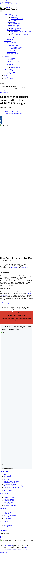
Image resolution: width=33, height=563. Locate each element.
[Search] (0, 81)
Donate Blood (7, 14)
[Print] (16, 118)
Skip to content (4, 0)
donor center (13, 267)
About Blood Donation (13, 30)
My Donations (11, 39)
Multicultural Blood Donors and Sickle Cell (16, 489)
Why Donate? (11, 22)
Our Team (10, 59)
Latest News (10, 70)
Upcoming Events (12, 37)
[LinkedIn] (16, 123)
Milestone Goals (15, 23)
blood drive (23, 267)
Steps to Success (15, 48)
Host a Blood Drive (12, 45)
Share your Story (11, 42)
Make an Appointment (13, 15)
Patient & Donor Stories (13, 66)
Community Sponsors (13, 55)
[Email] (16, 116)
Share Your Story (15, 67)
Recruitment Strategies (17, 47)
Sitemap (27, 547)
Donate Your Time (12, 44)
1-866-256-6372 (8, 546)
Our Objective (11, 58)
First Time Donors (16, 28)
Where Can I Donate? (17, 19)
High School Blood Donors (18, 33)
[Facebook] (16, 120)
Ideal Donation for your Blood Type (21, 31)
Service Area (10, 63)
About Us (6, 56)
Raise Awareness (11, 52)
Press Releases (11, 74)
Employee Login (4, 4)
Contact (6, 75)
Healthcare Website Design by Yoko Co (16, 549)
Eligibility (13, 20)
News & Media (8, 69)
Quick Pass (14, 17)
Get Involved (7, 41)
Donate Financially (12, 50)
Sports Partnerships (12, 53)
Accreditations (11, 64)
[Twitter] (16, 122)
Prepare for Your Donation (14, 26)
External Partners (16, 4)
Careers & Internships (13, 61)
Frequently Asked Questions (15, 25)
